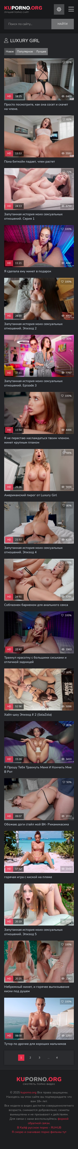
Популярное (25, 52)
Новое (10, 52)
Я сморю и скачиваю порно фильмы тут (39, 1132)
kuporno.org (28, 1092)
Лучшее (41, 52)
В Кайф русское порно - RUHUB (39, 1128)
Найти (63, 24)
